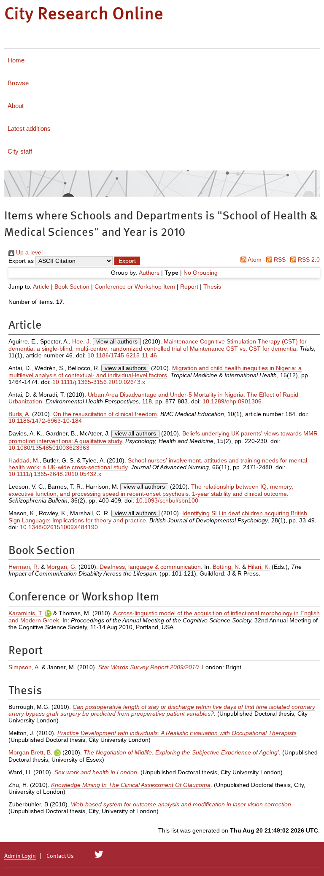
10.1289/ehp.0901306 (232, 401)
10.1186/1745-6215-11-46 (122, 355)
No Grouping (201, 272)
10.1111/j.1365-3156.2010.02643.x (98, 382)
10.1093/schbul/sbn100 (167, 500)
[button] (127, 261)
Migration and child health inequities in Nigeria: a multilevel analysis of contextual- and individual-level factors (155, 372)
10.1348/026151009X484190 (59, 527)
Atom (254, 259)
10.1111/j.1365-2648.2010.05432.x (54, 473)
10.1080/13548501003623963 (48, 447)
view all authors (117, 341)
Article (41, 286)
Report (189, 286)
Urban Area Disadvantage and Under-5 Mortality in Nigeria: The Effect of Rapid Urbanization (153, 398)
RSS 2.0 (308, 259)
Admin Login (20, 856)
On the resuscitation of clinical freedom (105, 414)
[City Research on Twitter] (98, 854)
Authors (149, 272)
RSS (279, 259)
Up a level (28, 252)
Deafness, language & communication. (151, 566)
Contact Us (60, 856)
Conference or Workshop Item (134, 286)
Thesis (212, 286)
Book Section (71, 286)
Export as (21, 260)
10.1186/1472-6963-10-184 (45, 420)
